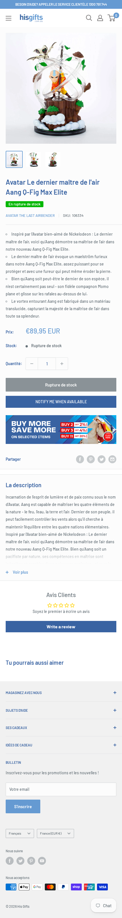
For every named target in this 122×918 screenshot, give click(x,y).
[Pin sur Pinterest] (91, 459)
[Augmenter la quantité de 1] (62, 364)
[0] (111, 18)
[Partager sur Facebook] (80, 459)
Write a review (61, 626)
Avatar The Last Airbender (30, 215)
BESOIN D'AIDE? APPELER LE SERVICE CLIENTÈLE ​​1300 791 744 (61, 4)
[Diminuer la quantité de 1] (32, 364)
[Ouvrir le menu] (8, 18)
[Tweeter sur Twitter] (102, 459)
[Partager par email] (112, 459)
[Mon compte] (100, 18)
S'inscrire (23, 806)
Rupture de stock (61, 384)
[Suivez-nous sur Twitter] (20, 861)
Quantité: (14, 363)
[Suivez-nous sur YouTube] (42, 861)
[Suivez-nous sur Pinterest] (31, 861)
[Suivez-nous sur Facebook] (10, 861)
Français (15, 833)
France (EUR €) (50, 833)
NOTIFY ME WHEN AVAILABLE (61, 401)
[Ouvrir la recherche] (89, 18)
